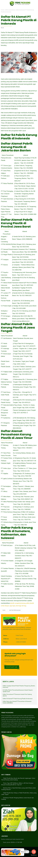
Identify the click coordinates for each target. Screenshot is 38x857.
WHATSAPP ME (11, 667)
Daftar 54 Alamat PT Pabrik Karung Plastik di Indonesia (17, 698)
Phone (5, 642)
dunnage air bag (21, 606)
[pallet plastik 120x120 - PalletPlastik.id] (11, 852)
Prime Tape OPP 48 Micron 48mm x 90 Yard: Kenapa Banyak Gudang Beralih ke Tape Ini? (17, 783)
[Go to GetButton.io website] (34, 855)
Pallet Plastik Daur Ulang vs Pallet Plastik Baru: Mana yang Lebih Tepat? (18, 793)
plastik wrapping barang (17, 603)
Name (5, 635)
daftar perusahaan (10, 10)
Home (2, 10)
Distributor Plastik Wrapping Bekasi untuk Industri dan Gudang (17, 798)
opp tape (12, 606)
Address (6, 639)
